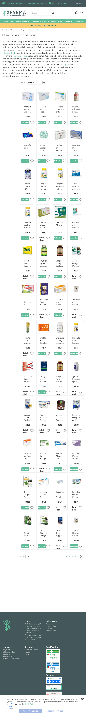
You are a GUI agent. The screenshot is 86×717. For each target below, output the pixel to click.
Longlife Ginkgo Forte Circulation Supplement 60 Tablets (43, 186)
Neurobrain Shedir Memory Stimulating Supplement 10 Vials (60, 302)
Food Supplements (14, 30)
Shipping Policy (9, 652)
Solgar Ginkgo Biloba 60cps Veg (59, 263)
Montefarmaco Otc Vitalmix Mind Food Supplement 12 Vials (27, 148)
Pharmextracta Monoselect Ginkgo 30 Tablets (27, 109)
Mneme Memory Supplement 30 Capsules (76, 456)
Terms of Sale (51, 631)
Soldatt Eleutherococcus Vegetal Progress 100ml (27, 340)
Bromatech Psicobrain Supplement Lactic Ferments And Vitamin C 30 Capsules (60, 148)
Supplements (25, 30)
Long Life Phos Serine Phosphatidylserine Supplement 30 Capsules (76, 340)
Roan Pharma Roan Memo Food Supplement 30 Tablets (43, 418)
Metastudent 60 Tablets (43, 494)
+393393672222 (37, 635)
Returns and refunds (11, 659)
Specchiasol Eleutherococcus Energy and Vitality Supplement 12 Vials (60, 495)
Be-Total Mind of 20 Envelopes (60, 225)
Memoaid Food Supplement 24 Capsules (44, 302)
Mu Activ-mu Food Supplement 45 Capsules (27, 456)
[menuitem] (5, 21)
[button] (79, 3)
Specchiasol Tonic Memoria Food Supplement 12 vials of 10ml (76, 495)
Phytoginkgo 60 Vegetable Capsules (43, 263)
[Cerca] (53, 13)
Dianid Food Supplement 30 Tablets (27, 263)
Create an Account (31, 650)
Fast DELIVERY (59, 3)
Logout (27, 652)
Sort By (22, 83)
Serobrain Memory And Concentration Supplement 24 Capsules (76, 302)
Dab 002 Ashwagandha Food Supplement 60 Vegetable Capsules (76, 109)
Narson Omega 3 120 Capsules (27, 186)
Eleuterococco (20, 56)
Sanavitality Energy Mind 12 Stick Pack (43, 456)
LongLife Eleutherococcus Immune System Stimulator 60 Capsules (27, 225)
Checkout (28, 654)
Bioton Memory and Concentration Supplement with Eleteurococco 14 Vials (60, 456)
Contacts (6, 654)
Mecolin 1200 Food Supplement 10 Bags (43, 109)
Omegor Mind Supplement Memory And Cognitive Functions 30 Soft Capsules (44, 379)
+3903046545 (29, 633)
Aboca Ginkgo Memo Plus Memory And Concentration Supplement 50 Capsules (76, 263)
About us (49, 624)
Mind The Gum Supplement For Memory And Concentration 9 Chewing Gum (60, 533)
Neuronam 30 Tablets (76, 148)
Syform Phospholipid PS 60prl (76, 379)
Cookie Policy (51, 628)
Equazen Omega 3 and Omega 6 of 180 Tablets (76, 418)
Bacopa (64, 64)
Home (4, 30)
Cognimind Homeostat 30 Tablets (76, 225)
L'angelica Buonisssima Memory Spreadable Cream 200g (60, 418)
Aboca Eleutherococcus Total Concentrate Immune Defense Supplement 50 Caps (76, 533)
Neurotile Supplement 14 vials (28, 379)
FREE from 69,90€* (14, 3)
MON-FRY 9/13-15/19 (37, 3)
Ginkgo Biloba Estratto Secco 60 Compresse (44, 225)
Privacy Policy (51, 626)
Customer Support (10, 656)
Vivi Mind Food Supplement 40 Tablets (43, 340)
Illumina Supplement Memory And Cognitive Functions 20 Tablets (60, 109)
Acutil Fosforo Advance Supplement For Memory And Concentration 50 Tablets (76, 186)
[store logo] (16, 13)
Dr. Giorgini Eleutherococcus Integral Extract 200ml (27, 533)
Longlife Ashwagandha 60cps (60, 186)
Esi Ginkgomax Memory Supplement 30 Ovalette (27, 302)
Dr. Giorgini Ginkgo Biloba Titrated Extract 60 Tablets (27, 495)
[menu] (43, 21)
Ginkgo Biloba (10, 53)
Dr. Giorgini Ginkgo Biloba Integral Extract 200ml (43, 533)
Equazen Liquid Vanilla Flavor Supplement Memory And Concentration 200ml (27, 418)
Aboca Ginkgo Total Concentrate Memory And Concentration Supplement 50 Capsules (44, 148)
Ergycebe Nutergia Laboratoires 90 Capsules (60, 340)
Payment (6, 650)
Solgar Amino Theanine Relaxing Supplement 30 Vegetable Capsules (60, 379)
